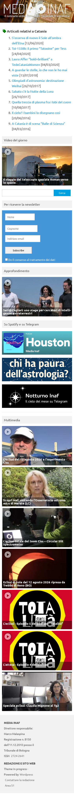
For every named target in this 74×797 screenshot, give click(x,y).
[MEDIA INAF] (37, 13)
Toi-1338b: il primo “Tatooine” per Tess (39, 48)
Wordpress (26, 774)
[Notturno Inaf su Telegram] (37, 408)
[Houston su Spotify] (37, 355)
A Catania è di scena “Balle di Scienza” (38, 123)
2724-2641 (17, 756)
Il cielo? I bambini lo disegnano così (36, 113)
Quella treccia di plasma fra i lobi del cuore (41, 102)
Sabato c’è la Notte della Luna (32, 91)
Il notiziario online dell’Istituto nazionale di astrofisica (37, 16)
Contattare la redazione (20, 780)
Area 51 (9, 785)
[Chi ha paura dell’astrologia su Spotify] (37, 382)
